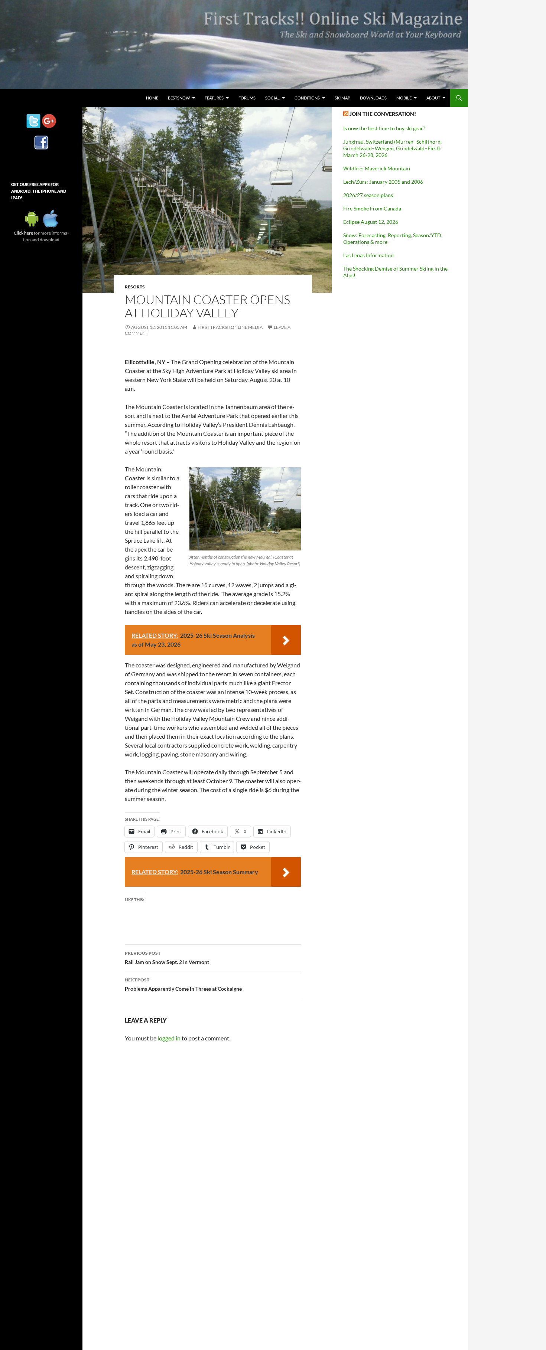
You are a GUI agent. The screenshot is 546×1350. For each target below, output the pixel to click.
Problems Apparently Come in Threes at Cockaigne (183, 984)
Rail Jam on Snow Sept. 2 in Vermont (167, 957)
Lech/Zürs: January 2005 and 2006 (383, 182)
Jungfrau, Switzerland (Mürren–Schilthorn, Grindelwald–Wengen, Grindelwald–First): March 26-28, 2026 (392, 148)
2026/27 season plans (368, 195)
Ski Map (342, 97)
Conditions (307, 97)
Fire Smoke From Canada (372, 208)
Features (214, 97)
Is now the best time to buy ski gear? (384, 128)
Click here (23, 233)
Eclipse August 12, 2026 (370, 222)
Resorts (135, 287)
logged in (169, 1038)
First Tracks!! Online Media (230, 327)
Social (272, 97)
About (433, 97)
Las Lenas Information (368, 255)
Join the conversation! (383, 114)
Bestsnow (179, 97)
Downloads (373, 97)
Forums (247, 97)
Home (152, 97)
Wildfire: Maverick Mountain (376, 168)
